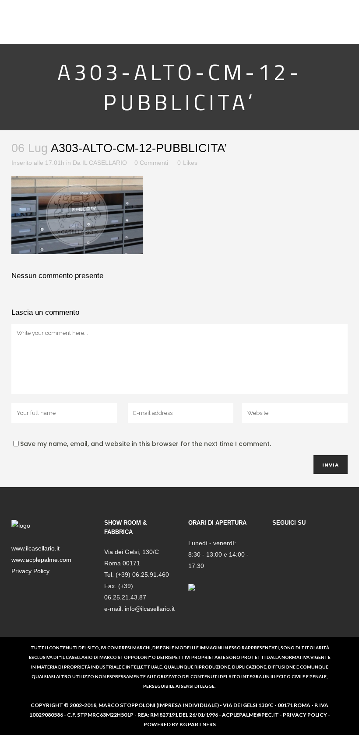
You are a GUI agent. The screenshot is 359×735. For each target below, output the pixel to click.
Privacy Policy (30, 571)
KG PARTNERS (198, 724)
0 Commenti (151, 162)
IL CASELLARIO (104, 162)
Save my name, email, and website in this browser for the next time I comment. (145, 443)
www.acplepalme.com (41, 559)
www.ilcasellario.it (35, 548)
